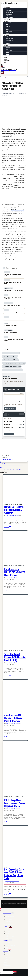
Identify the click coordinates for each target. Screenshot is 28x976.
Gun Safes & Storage (9, 12)
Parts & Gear (8, 26)
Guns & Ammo (6, 926)
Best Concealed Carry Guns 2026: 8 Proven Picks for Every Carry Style (14, 874)
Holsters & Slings (9, 15)
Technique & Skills (9, 50)
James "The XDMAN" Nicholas (12, 515)
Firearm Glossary (7, 19)
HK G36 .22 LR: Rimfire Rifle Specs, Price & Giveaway (14, 509)
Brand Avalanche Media (22, 903)
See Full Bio (5, 457)
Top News (7, 52)
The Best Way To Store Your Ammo (11, 353)
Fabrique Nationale (6, 459)
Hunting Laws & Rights (9, 38)
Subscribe (3, 67)
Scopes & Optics (8, 9)
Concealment (8, 47)
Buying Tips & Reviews (9, 17)
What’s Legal (8, 43)
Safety (7, 49)
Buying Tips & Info (9, 31)
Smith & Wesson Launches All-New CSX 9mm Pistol (11, 464)
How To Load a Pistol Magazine (10, 356)
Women (5, 62)
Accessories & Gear (19, 796)
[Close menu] (0, 909)
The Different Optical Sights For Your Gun (12, 369)
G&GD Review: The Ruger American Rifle (12, 366)
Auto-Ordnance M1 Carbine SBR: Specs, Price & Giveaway (13, 718)
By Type (7, 29)
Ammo (7, 24)
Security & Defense (7, 55)
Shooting (5, 57)
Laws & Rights (6, 940)
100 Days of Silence (9, 504)
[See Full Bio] (8, 457)
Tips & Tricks (5, 951)
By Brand (7, 27)
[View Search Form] (2, 65)
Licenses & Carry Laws (9, 40)
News (7, 41)
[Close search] (1, 970)
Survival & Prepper (7, 60)
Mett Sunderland (10, 77)
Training (7, 54)
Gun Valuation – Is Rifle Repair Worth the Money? (14, 363)
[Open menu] (2, 72)
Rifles (20, 504)
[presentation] (15, 488)
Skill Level (5, 59)
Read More (7, 527)
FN (12, 459)
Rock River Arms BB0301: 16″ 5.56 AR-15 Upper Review (14, 572)
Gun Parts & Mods (9, 10)
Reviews (7, 33)
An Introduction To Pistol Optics (10, 359)
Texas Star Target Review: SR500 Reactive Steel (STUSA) (15, 657)
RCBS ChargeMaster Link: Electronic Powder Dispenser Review (14, 803)
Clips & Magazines (9, 14)
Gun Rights (8, 36)
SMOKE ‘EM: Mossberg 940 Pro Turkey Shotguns (10, 468)
